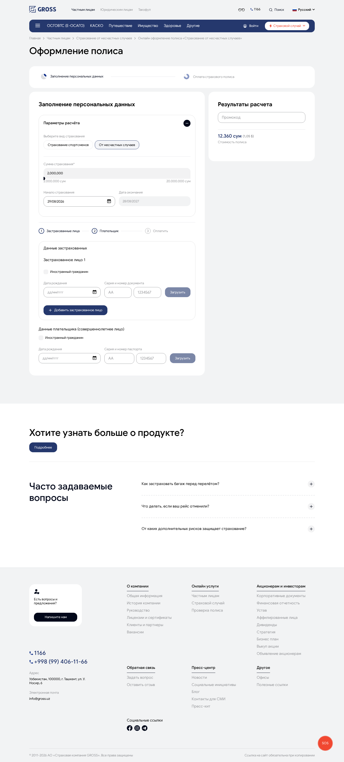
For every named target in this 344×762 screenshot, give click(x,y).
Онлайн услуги (205, 586)
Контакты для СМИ (208, 699)
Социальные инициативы (214, 684)
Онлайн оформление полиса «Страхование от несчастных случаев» (190, 38)
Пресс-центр (203, 668)
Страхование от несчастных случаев (104, 38)
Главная (35, 38)
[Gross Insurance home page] (42, 11)
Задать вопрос (140, 677)
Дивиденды (267, 625)
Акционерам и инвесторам (281, 586)
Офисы (263, 677)
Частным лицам (58, 38)
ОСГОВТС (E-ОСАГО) (65, 26)
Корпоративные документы (281, 596)
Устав (262, 610)
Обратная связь (141, 668)
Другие (193, 26)
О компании (138, 586)
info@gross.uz (39, 699)
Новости (199, 677)
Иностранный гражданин (69, 272)
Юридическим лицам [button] (116, 10)
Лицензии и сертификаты (149, 617)
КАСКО (96, 26)
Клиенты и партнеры (145, 625)
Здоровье (172, 26)
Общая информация (144, 596)
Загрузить (177, 292)
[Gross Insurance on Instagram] (137, 728)
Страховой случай (208, 603)
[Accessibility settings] (241, 10)
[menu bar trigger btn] (37, 26)
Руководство (138, 610)
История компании (143, 603)
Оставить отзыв (141, 684)
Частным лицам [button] (83, 10)
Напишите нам (56, 617)
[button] (304, 10)
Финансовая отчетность (278, 603)
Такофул (144, 10)
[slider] (43, 178)
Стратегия (266, 632)
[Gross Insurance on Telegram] (144, 728)
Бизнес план (267, 639)
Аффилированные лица (277, 617)
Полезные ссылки (272, 684)
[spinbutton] (117, 173)
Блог (196, 691)
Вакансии (135, 632)
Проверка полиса (207, 610)
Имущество (148, 26)
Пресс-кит (201, 706)
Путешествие (120, 26)
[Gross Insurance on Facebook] (129, 728)
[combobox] (79, 201)
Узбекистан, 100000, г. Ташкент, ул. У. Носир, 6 (57, 681)
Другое (263, 668)
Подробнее (43, 447)
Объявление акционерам (279, 653)
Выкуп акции (268, 646)
